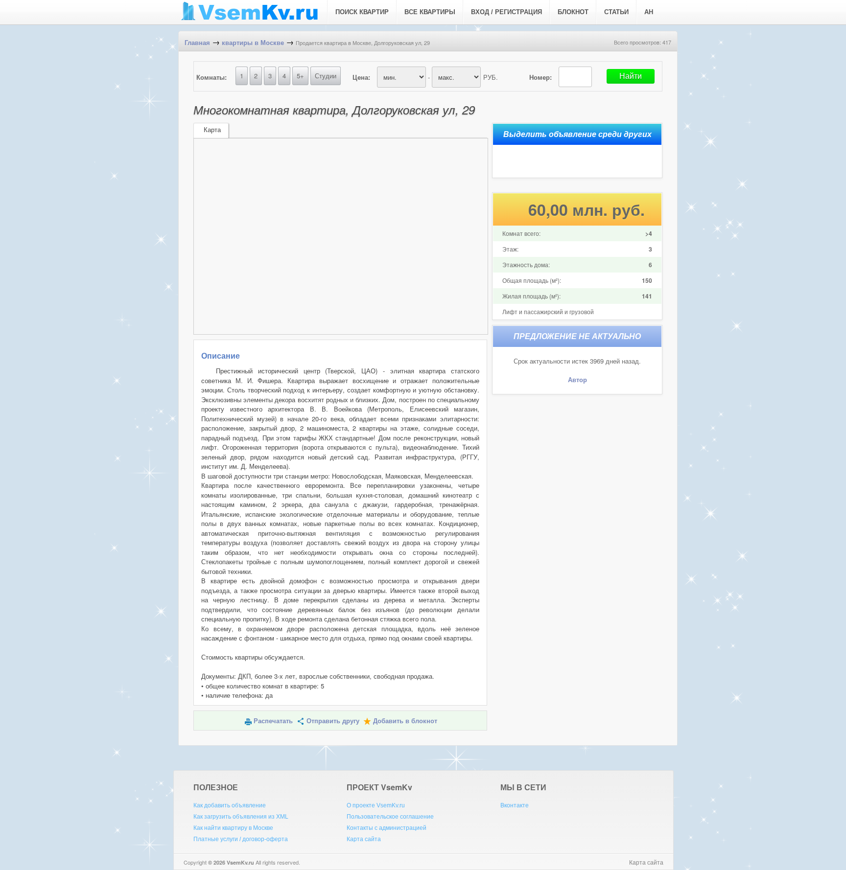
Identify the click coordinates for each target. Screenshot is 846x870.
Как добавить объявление (229, 805)
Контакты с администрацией (386, 827)
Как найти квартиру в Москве (233, 827)
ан (648, 12)
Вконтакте (514, 805)
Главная (197, 42)
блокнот (573, 12)
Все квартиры (429, 12)
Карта (212, 130)
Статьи (616, 12)
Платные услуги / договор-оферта (240, 839)
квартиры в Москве (253, 42)
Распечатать (273, 721)
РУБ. (490, 77)
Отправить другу (332, 721)
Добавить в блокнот (405, 721)
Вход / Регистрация (506, 12)
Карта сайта (364, 839)
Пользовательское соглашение (390, 816)
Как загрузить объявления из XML (240, 816)
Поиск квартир (362, 12)
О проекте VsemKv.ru (376, 805)
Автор (577, 380)
